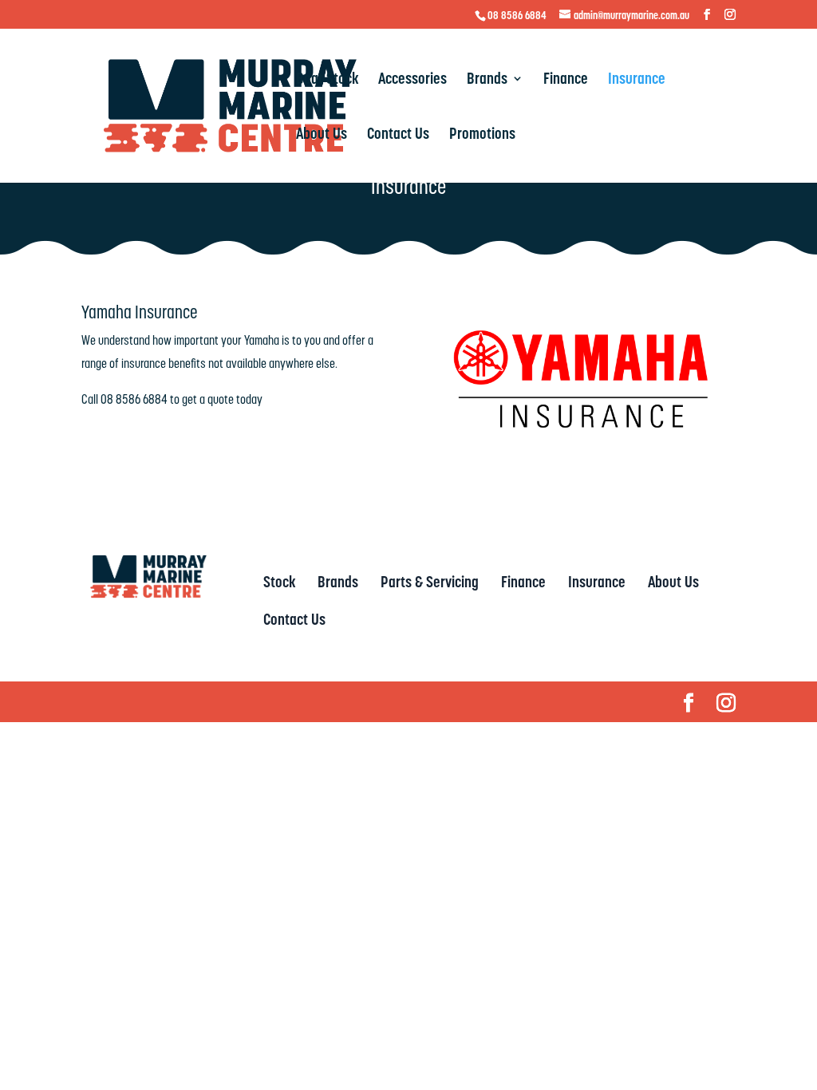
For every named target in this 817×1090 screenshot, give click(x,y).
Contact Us (398, 136)
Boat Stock (327, 81)
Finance (565, 81)
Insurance (636, 81)
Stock (279, 581)
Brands (487, 81)
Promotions (482, 136)
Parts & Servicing (430, 581)
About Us (321, 136)
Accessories (412, 81)
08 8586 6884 (517, 15)
